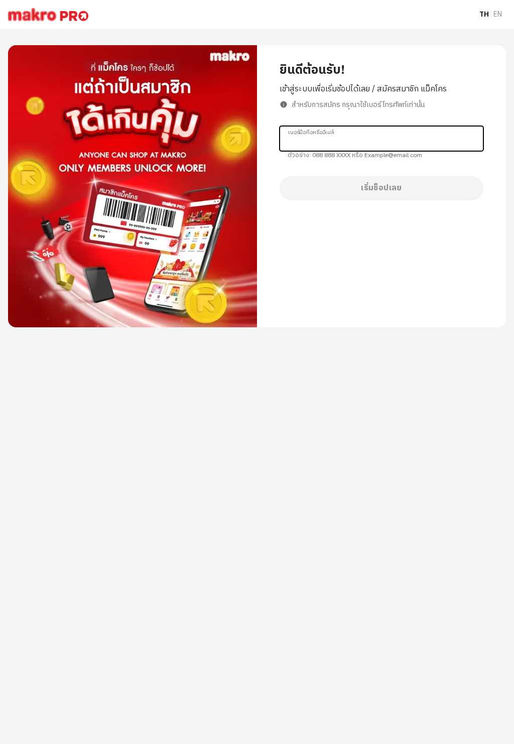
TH (484, 15)
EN (497, 15)
